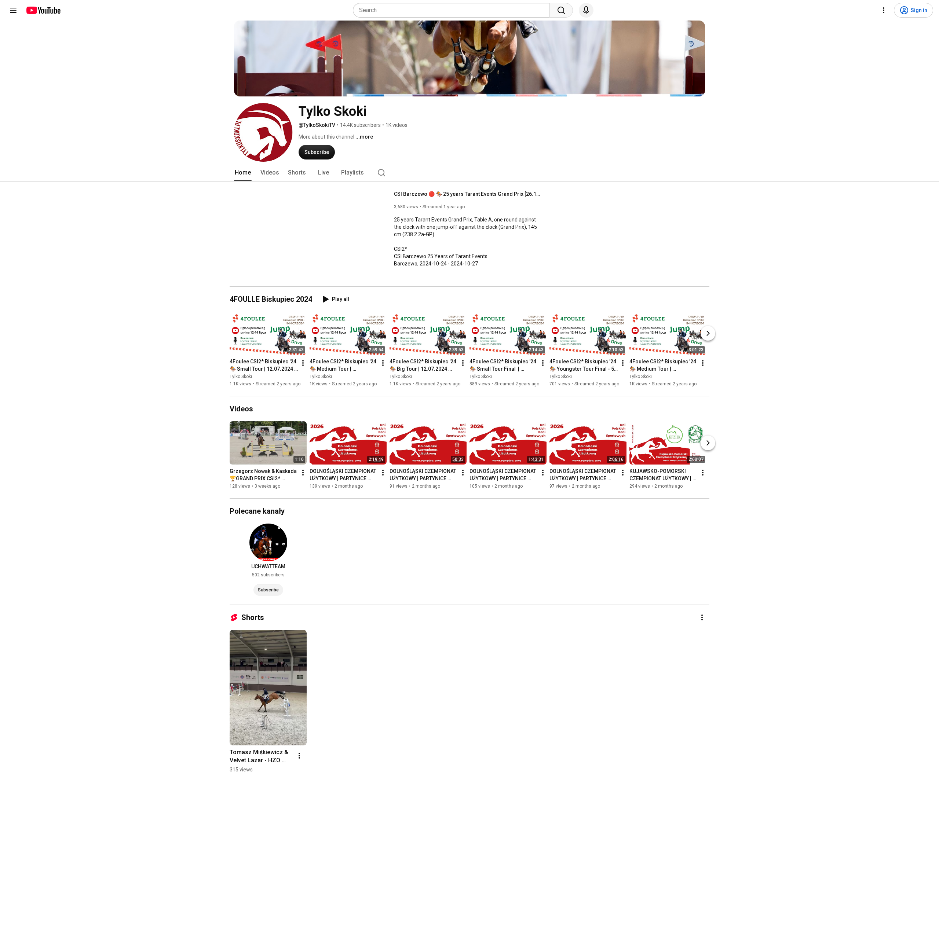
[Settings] (883, 10)
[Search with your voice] (586, 10)
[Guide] (13, 10)
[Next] (708, 333)
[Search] (561, 10)
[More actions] (303, 363)
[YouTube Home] (43, 10)
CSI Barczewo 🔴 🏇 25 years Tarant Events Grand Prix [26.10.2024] (467, 194)
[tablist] (469, 172)
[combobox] (453, 10)
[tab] (243, 172)
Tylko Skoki (241, 376)
